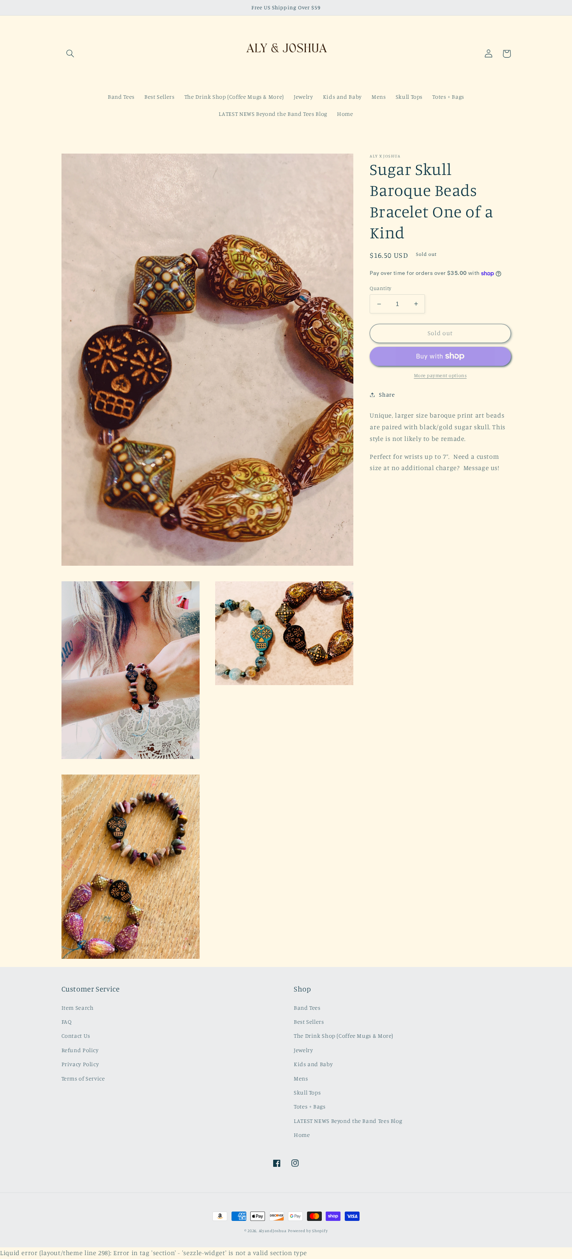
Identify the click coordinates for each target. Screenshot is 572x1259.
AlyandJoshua (273, 1230)
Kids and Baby (313, 1064)
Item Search (77, 1007)
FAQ (66, 1021)
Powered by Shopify (308, 1230)
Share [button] (387, 394)
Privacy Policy (80, 1064)
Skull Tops (307, 1092)
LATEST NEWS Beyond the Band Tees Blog (348, 1120)
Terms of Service (83, 1078)
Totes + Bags (310, 1106)
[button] (70, 54)
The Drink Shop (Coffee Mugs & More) (343, 1035)
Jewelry (303, 1050)
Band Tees (307, 1007)
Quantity (380, 288)
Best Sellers (309, 1021)
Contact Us (75, 1035)
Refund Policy (80, 1050)
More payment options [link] (440, 375)
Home (302, 1134)
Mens (301, 1078)
